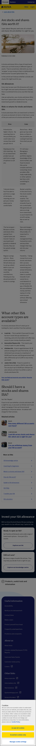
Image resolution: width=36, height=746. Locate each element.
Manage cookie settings (18, 742)
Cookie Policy (16, 722)
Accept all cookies (18, 728)
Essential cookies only (18, 735)
